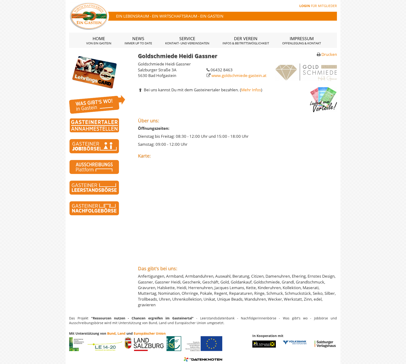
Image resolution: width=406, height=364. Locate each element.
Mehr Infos (251, 89)
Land (121, 333)
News (138, 40)
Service (187, 40)
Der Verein (246, 40)
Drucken (329, 54)
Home (98, 40)
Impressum (301, 40)
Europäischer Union (150, 333)
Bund (111, 333)
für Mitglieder (318, 6)
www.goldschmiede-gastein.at (238, 75)
